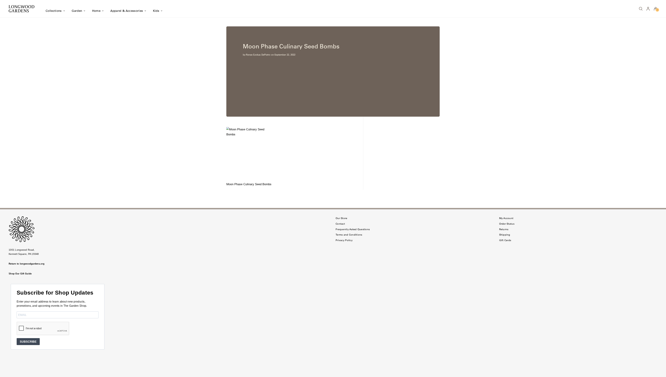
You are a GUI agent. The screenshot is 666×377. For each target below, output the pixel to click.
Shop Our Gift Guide (20, 273)
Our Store (341, 218)
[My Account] (648, 8)
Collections (54, 10)
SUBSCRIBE (28, 341)
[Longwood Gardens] (21, 8)
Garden (77, 10)
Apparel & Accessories (126, 10)
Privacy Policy (344, 240)
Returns (504, 229)
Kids (156, 10)
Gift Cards (505, 240)
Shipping (504, 234)
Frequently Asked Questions (353, 229)
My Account (506, 218)
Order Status (506, 223)
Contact (340, 223)
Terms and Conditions (349, 234)
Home (96, 10)
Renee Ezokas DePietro (258, 54)
